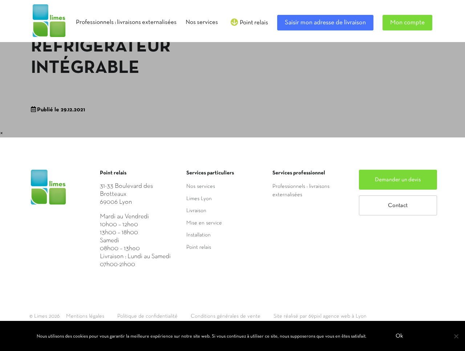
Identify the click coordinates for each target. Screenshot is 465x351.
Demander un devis (398, 179)
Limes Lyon (199, 198)
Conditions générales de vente (225, 316)
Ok (399, 336)
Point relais (198, 247)
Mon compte (407, 23)
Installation (198, 235)
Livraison (196, 210)
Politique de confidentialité (147, 316)
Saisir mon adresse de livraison (325, 23)
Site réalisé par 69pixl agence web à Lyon (320, 316)
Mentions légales (85, 316)
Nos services (200, 186)
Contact (398, 205)
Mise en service (204, 223)
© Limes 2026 (44, 316)
